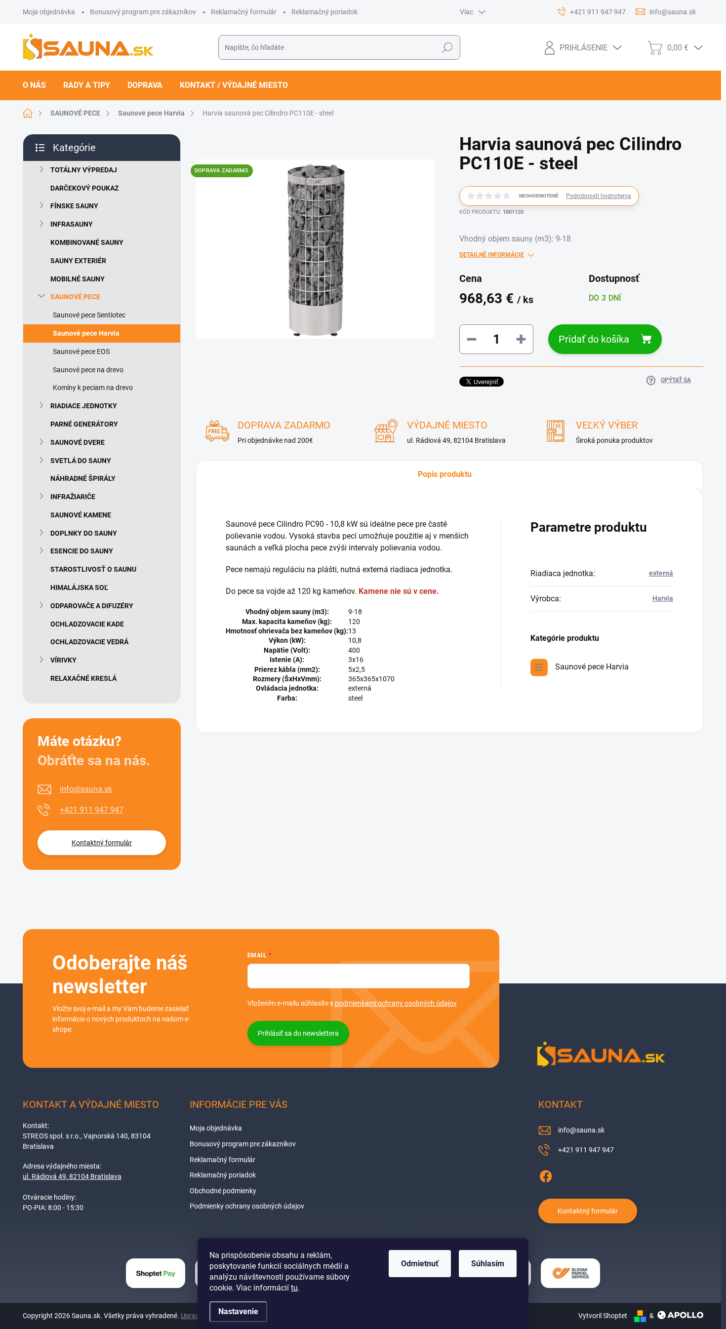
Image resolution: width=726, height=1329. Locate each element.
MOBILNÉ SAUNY (77, 279)
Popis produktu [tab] (445, 474)
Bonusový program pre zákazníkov (143, 12)
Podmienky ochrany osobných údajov (247, 1206)
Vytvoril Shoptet (602, 1316)
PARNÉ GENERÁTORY (84, 424)
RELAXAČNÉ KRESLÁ (83, 678)
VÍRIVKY (63, 660)
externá (661, 573)
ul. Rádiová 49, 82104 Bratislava (72, 1176)
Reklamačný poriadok (324, 12)
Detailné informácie (491, 254)
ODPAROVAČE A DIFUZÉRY (91, 606)
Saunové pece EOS (81, 351)
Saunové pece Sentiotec (89, 315)
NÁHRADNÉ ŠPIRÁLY (83, 478)
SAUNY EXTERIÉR (78, 261)
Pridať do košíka (594, 339)
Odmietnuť (420, 1263)
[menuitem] (38, 85)
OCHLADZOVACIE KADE (87, 624)
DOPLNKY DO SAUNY (83, 533)
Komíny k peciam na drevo (93, 387)
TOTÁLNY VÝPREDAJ (83, 170)
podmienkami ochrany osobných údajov (396, 1003)
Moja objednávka (49, 12)
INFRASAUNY (71, 224)
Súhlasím (487, 1263)
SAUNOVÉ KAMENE (80, 515)
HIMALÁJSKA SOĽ (79, 587)
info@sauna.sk (86, 789)
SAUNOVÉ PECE (75, 297)
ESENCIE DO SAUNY (81, 551)
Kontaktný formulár (102, 843)
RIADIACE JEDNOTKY (83, 406)
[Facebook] (545, 1175)
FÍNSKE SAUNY (74, 206)
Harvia (662, 598)
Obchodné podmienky (223, 1191)
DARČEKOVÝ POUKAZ (84, 188)
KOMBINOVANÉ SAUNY (86, 242)
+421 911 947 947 (91, 810)
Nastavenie (238, 1311)
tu (294, 1287)
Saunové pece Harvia (86, 333)
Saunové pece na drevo (88, 370)
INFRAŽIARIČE (72, 497)
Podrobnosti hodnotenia (598, 196)
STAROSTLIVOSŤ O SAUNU (93, 569)
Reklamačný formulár (244, 12)
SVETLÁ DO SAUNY (80, 461)
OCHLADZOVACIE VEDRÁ (89, 642)
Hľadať (447, 47)
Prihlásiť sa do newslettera (298, 1033)
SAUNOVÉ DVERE (77, 442)
